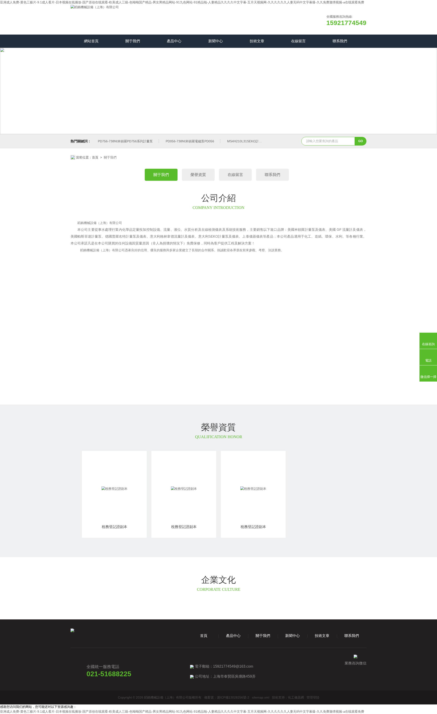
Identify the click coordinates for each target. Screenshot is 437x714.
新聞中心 (215, 41)
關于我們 (132, 41)
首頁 (95, 157)
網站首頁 (91, 41)
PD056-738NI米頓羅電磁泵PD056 (190, 141)
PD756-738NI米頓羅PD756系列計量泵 (125, 141)
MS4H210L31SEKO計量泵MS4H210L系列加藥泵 (262, 141)
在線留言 (298, 41)
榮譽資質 (198, 175)
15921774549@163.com (233, 666)
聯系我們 (340, 41)
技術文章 (257, 41)
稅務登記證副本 (114, 527)
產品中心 (174, 41)
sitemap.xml (260, 697)
